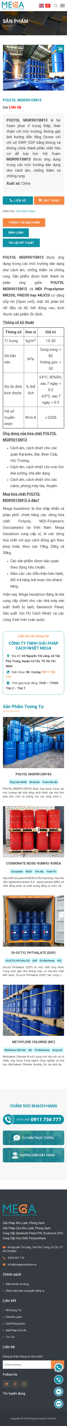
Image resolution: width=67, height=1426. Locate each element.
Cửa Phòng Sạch (15, 1323)
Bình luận (15, 232)
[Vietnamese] (48, 5)
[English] (41, 5)
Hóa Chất (21, 211)
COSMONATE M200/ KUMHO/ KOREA (33, 863)
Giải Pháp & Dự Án (16, 1330)
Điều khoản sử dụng (17, 1284)
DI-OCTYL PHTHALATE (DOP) (33, 953)
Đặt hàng (51, 200)
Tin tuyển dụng (14, 1393)
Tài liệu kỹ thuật (21, 243)
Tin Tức (10, 1337)
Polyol (31, 211)
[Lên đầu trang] (58, 1417)
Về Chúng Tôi (13, 1310)
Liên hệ (20, 200)
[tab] (24, 222)
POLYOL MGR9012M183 (34, 774)
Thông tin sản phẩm (24, 222)
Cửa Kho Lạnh (14, 1317)
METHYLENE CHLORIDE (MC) (33, 1042)
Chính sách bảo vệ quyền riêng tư (25, 1290)
